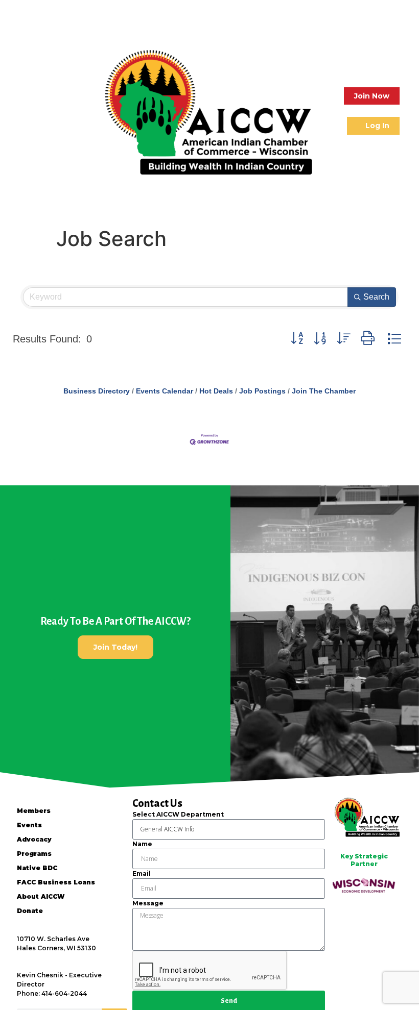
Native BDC (37, 868)
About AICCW (40, 896)
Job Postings (262, 391)
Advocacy (34, 839)
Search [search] (376, 296)
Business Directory (96, 391)
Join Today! (115, 647)
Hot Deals (216, 391)
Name (142, 844)
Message (148, 903)
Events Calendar (164, 391)
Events (29, 825)
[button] (19, 111)
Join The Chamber (324, 391)
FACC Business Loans (56, 882)
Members (34, 811)
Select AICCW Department (178, 814)
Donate (30, 911)
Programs (34, 853)
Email (141, 873)
